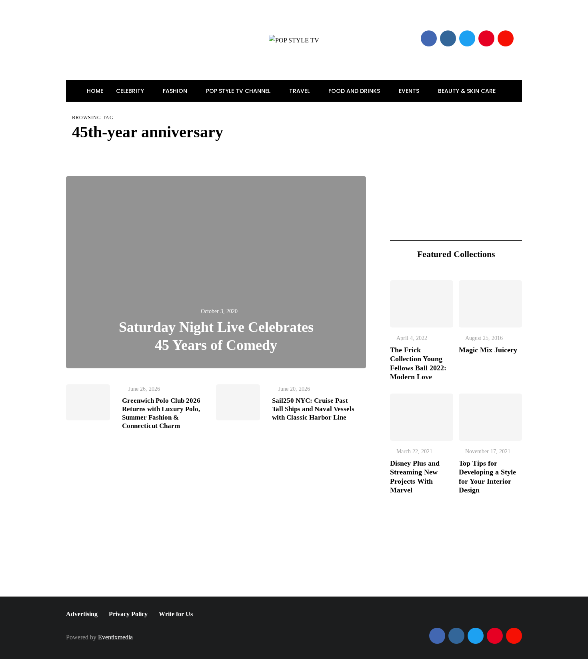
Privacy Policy (128, 614)
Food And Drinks (355, 91)
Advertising (82, 614)
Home (95, 91)
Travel (300, 91)
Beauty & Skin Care (467, 91)
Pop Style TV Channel (239, 91)
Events (410, 91)
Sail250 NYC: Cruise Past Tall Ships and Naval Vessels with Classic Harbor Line (313, 409)
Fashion (176, 91)
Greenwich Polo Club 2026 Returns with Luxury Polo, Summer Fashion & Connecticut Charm (161, 413)
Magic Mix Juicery (488, 350)
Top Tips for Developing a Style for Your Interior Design (487, 476)
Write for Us (176, 614)
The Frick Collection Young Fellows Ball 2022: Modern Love (418, 363)
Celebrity (131, 91)
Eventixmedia (115, 637)
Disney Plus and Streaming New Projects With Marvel (415, 476)
